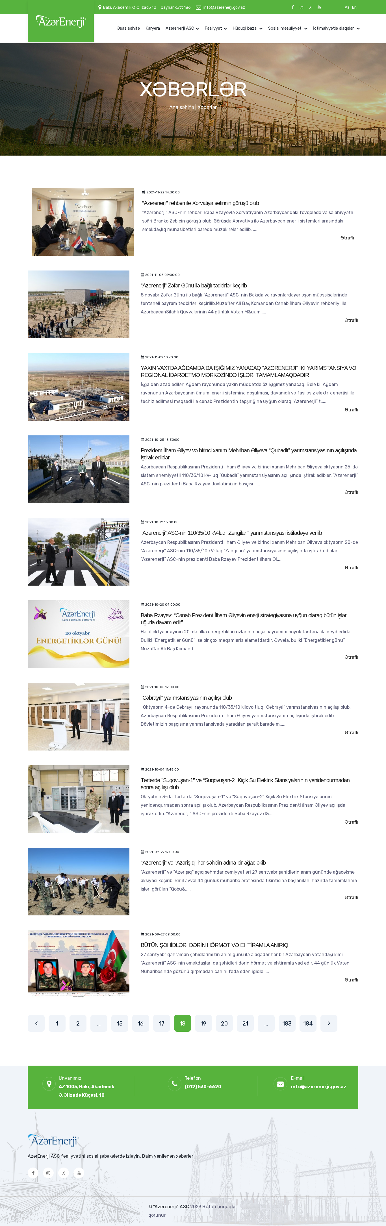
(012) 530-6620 (203, 1086)
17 (161, 1023)
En (354, 7)
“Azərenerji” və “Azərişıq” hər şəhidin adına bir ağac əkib (203, 862)
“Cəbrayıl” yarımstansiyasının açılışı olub (186, 698)
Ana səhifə (181, 107)
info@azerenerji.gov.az (224, 7)
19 (203, 1023)
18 (182, 1023)
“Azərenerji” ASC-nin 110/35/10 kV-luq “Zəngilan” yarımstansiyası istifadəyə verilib (232, 533)
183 (287, 1023)
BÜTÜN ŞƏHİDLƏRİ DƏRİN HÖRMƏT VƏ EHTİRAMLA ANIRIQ (214, 945)
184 (308, 1023)
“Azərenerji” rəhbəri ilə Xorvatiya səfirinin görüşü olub (200, 203)
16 (141, 1023)
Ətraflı (347, 238)
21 (245, 1023)
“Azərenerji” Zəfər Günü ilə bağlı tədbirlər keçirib (194, 285)
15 (120, 1023)
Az (347, 7)
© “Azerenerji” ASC (169, 1206)
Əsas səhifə (128, 28)
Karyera (153, 28)
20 (224, 1023)
